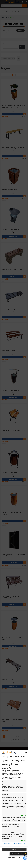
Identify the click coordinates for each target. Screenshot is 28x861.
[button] (25, 752)
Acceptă (14, 849)
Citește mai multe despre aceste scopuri (19, 844)
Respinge (14, 853)
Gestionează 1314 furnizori (7, 844)
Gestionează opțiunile (14, 857)
